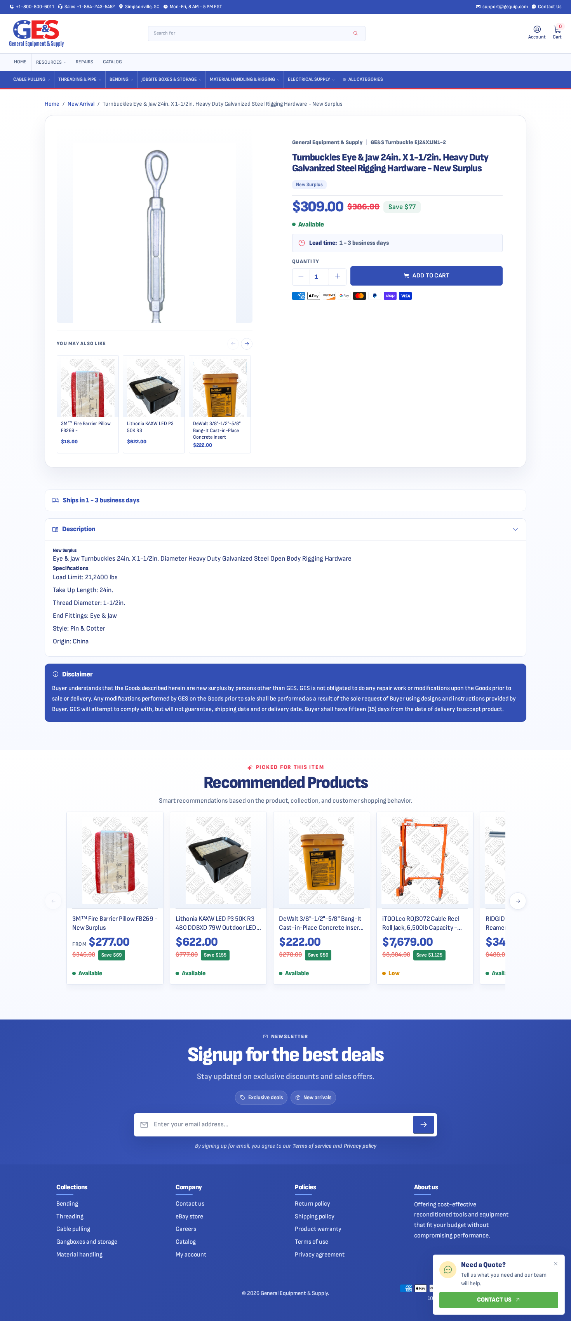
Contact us (190, 1204)
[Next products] (517, 901)
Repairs (84, 62)
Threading (70, 1216)
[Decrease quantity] (301, 277)
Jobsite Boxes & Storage (169, 79)
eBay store (189, 1216)
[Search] (355, 33)
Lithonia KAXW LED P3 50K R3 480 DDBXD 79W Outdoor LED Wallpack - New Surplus (216, 923)
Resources (49, 62)
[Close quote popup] (555, 1264)
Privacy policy (360, 1146)
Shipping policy (314, 1216)
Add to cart (431, 275)
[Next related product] (246, 344)
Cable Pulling (29, 79)
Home (20, 62)
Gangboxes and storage (86, 1242)
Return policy (312, 1204)
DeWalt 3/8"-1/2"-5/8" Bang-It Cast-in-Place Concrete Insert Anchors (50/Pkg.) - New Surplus (320, 923)
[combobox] (251, 33)
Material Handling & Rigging (242, 79)
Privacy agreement (320, 1254)
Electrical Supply (309, 79)
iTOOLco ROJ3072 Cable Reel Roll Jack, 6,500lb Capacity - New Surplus (421, 923)
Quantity (305, 261)
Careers (186, 1229)
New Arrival (81, 104)
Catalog (112, 62)
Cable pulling (73, 1229)
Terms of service (311, 1146)
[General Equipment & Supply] (36, 33)
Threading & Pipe (77, 79)
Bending (119, 79)
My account (191, 1254)
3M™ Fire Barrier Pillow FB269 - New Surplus (114, 923)
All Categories (365, 79)
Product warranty (318, 1229)
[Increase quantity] (337, 277)
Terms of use (311, 1242)
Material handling (79, 1254)
